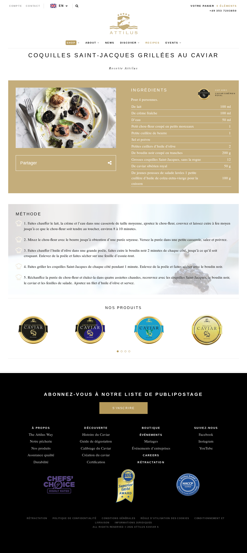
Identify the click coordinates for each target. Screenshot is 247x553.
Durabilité (41, 461)
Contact (33, 6)
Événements (151, 434)
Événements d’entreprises (151, 448)
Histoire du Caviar (96, 434)
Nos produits (41, 448)
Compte (15, 6)
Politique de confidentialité (74, 518)
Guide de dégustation (96, 441)
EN (61, 5)
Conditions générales (118, 518)
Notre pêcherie (41, 441)
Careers (151, 455)
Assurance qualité (40, 454)
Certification (96, 461)
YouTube (206, 448)
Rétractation (150, 462)
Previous (13, 328)
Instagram (206, 441)
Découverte (96, 427)
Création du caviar (96, 454)
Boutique (151, 427)
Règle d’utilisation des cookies (165, 518)
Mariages (151, 441)
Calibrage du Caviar (96, 448)
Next (233, 328)
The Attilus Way (41, 434)
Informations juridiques (133, 522)
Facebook (206, 434)
